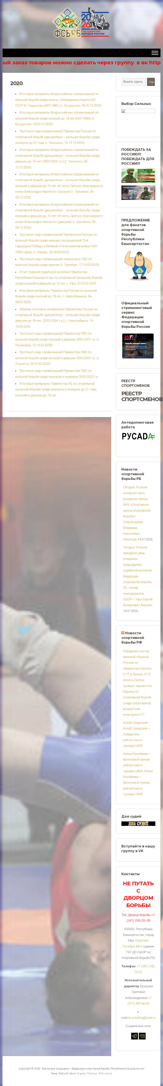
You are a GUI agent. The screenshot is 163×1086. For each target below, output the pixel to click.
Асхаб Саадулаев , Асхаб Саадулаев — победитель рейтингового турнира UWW (137, 734)
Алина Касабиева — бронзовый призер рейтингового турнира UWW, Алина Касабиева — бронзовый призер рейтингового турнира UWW (138, 774)
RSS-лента (105, 1073)
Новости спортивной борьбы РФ (132, 637)
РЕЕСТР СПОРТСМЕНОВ (142, 396)
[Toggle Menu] (155, 53)
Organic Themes (87, 1073)
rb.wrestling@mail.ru (141, 1018)
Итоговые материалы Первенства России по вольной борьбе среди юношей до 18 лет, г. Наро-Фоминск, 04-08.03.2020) (56, 296)
